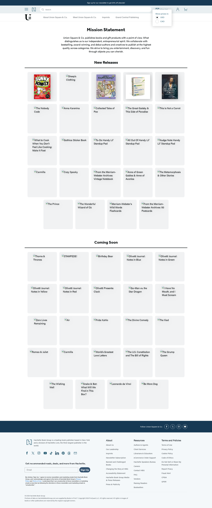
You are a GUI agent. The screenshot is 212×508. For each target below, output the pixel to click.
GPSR (164, 481)
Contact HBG (139, 470)
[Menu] (26, 9)
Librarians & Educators (143, 453)
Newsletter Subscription (116, 457)
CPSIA (164, 477)
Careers (137, 466)
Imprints (106, 17)
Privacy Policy (167, 449)
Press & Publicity (113, 484)
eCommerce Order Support (145, 457)
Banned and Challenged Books (116, 463)
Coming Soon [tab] (106, 242)
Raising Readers (140, 483)
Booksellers (138, 487)
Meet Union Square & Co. (84, 17)
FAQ (135, 474)
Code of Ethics (167, 457)
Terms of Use (167, 445)
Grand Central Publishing (127, 17)
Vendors (137, 478)
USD (162, 17)
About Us (110, 445)
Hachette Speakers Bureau (145, 462)
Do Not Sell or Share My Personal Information (171, 463)
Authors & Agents (141, 445)
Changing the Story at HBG (117, 468)
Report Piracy (167, 468)
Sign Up (85, 469)
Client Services (140, 449)
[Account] (178, 9)
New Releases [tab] (106, 62)
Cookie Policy (167, 453)
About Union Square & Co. (55, 17)
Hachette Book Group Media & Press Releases (117, 478)
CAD (162, 21)
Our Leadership (112, 449)
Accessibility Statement (115, 473)
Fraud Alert (166, 473)
